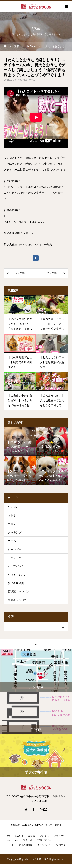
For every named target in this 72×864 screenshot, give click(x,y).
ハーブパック (16, 566)
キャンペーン (44, 845)
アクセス (44, 835)
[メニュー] (66, 6)
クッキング (14, 532)
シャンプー (14, 549)
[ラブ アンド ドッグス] (36, 787)
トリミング (14, 557)
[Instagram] (26, 809)
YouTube (22, 79)
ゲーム (32, 79)
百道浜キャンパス (18, 591)
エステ (12, 524)
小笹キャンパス (17, 574)
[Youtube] (43, 809)
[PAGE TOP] (36, 644)
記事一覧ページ (45, 840)
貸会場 (31, 835)
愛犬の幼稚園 (16, 583)
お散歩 (12, 515)
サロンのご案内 (15, 835)
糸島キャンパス (17, 600)
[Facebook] (34, 809)
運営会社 (27, 840)
